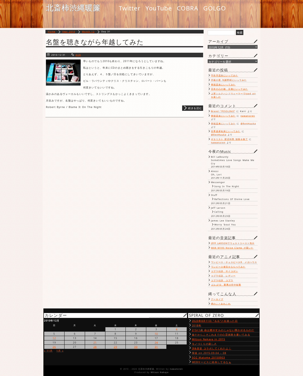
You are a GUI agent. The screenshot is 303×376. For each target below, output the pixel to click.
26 (54, 347)
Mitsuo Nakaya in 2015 (208, 339)
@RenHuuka (248, 123)
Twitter (129, 8)
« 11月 (48, 350)
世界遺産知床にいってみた (226, 131)
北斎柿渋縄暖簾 (73, 7)
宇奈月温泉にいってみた (224, 75)
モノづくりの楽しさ (204, 344)
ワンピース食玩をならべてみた (228, 266)
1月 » (59, 350)
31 (156, 347)
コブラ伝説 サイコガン (224, 271)
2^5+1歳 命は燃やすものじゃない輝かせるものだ (223, 330)
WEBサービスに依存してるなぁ (211, 362)
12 (54, 338)
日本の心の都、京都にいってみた (229, 88)
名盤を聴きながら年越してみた (95, 41)
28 (95, 347)
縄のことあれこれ (221, 303)
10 (156, 333)
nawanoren (248, 115)
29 (115, 347)
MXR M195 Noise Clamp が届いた (232, 247)
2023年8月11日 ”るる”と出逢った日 (215, 321)
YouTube (159, 8)
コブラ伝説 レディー (223, 275)
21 (95, 342)
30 (135, 347)
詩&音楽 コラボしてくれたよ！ (211, 348)
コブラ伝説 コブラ (222, 280)
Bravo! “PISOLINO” (223, 111)
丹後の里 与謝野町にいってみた (229, 79)
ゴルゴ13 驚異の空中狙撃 (226, 284)
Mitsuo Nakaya (160, 372)
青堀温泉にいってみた (223, 84)
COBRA (187, 8)
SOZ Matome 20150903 (208, 357)
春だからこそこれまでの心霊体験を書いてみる (221, 334)
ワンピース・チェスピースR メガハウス (234, 262)
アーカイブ (217, 299)
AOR (78, 54)
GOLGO (214, 8)
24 (156, 342)
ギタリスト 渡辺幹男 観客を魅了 (229, 139)
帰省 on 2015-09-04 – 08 (209, 353)
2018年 (196, 325)
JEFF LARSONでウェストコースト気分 (233, 243)
